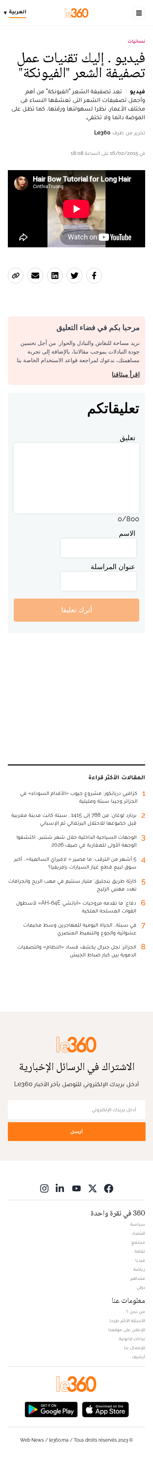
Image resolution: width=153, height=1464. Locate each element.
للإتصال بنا (134, 1347)
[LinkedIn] (60, 1188)
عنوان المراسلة (113, 566)
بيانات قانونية (132, 1338)
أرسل (76, 1131)
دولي (141, 1287)
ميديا (140, 1260)
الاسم (127, 533)
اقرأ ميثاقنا (126, 374)
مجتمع (138, 1242)
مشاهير (137, 1278)
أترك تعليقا (76, 610)
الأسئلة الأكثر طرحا (127, 1320)
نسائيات (136, 41)
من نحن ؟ (135, 1311)
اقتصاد (138, 1233)
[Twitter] (92, 1188)
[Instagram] (44, 1188)
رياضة (139, 1269)
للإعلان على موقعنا (126, 1329)
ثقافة (140, 1251)
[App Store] (105, 1409)
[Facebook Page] (108, 1188)
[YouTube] (76, 1188)
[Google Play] (51, 1409)
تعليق (127, 438)
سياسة (137, 1224)
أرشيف (138, 1356)
